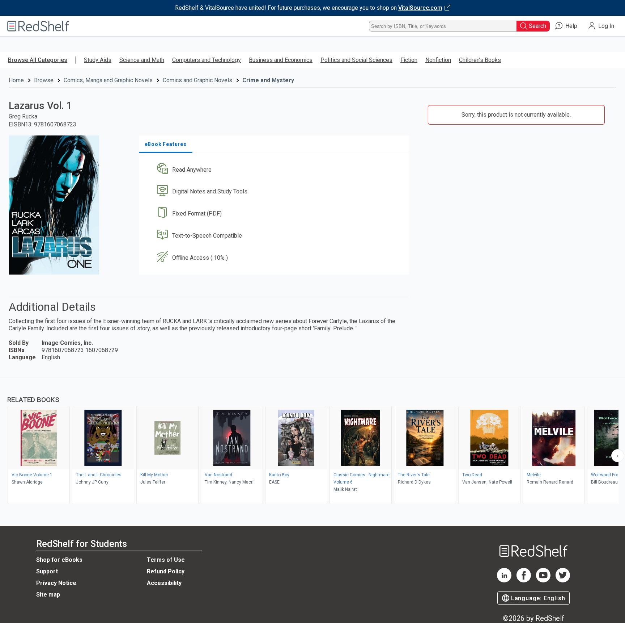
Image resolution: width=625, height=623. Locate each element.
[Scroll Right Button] (617, 455)
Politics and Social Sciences (356, 60)
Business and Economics (280, 60)
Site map (48, 594)
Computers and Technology (206, 60)
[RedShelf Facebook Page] (523, 580)
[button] (275, 170)
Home (16, 80)
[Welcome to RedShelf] (38, 26)
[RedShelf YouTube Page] (543, 580)
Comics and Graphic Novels (197, 80)
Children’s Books (480, 60)
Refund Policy (165, 571)
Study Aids (97, 60)
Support (47, 571)
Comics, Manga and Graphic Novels (108, 80)
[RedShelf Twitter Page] (563, 580)
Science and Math (141, 60)
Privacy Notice (56, 583)
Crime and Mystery (268, 80)
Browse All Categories (37, 60)
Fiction (408, 60)
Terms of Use (166, 559)
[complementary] (312, 441)
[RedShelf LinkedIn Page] (504, 580)
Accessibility (164, 583)
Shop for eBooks (59, 559)
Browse (44, 80)
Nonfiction (438, 60)
